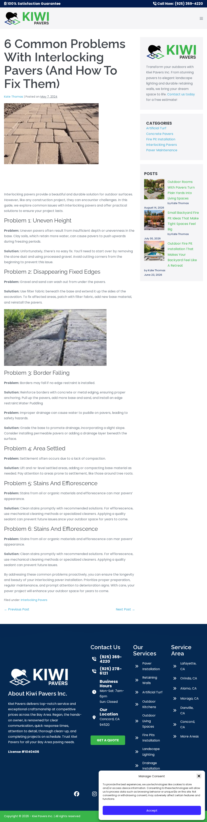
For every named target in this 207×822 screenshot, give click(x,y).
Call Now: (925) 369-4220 (179, 3)
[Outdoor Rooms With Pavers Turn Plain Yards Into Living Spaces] (154, 189)
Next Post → (125, 609)
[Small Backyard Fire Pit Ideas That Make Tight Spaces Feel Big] (154, 220)
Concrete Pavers (159, 133)
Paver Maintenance (161, 150)
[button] (199, 776)
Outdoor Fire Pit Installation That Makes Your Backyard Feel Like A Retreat (182, 254)
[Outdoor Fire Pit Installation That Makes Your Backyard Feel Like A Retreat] (154, 251)
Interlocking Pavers (34, 600)
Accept (151, 810)
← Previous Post (16, 609)
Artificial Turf (156, 128)
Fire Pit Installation (160, 139)
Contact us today (181, 94)
